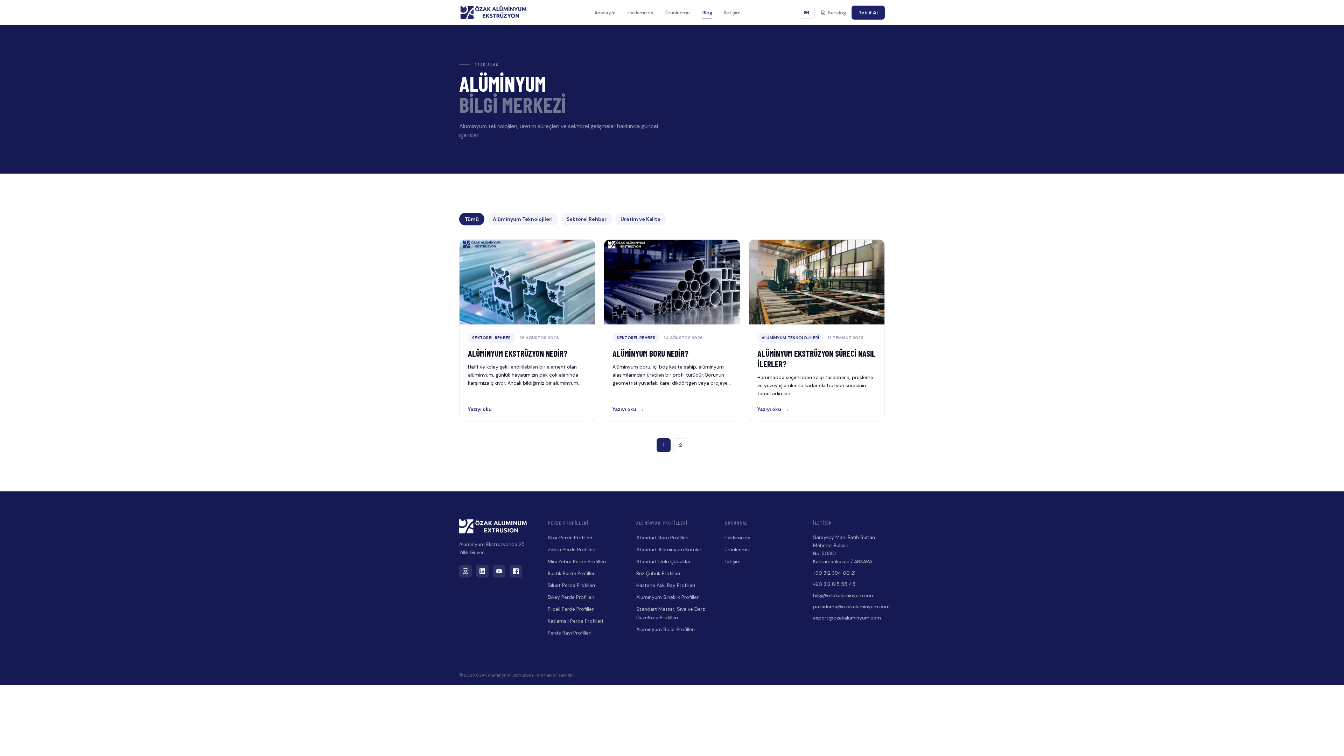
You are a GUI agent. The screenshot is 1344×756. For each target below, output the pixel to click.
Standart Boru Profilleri (662, 537)
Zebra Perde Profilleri (571, 549)
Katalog (837, 12)
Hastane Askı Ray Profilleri (665, 585)
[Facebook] (516, 571)
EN (806, 12)
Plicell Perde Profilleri (571, 609)
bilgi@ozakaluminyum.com (844, 595)
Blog (707, 12)
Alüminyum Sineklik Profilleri (668, 597)
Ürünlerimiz (678, 12)
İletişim (732, 12)
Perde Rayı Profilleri (570, 633)
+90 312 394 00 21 (834, 573)
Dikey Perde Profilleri (571, 597)
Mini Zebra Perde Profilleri (577, 561)
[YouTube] (499, 571)
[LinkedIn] (482, 571)
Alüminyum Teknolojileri (523, 219)
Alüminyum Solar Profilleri (665, 629)
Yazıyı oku (483, 409)
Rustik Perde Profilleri (572, 573)
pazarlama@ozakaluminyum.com (849, 606)
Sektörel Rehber (587, 219)
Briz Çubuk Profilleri (658, 573)
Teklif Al (868, 12)
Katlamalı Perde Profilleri (575, 621)
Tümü (472, 219)
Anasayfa (605, 12)
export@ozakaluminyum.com (847, 618)
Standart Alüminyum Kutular (668, 549)
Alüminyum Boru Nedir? (650, 353)
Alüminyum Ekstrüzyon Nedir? (517, 353)
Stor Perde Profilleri (570, 537)
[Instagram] (465, 571)
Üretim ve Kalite (640, 219)
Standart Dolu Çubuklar (663, 561)
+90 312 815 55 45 (834, 584)
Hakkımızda (640, 12)
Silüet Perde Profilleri (571, 585)
